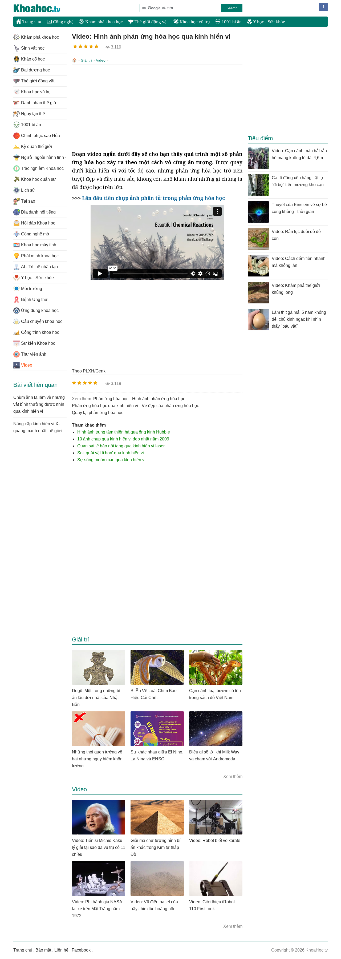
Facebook (81, 950)
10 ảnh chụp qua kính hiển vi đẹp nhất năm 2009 (123, 439)
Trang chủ (31, 21)
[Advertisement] (157, 107)
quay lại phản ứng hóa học (97, 412)
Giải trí (86, 60)
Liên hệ (61, 950)
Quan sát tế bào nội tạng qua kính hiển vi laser (121, 446)
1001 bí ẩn (231, 21)
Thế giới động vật (150, 21)
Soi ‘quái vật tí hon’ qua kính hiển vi (110, 453)
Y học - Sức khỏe (268, 21)
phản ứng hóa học (110, 398)
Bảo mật (43, 950)
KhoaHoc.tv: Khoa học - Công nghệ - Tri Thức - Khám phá (42, 8)
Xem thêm (232, 776)
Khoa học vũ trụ (194, 21)
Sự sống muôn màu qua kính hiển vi (111, 460)
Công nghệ (63, 21)
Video (100, 60)
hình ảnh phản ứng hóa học (158, 398)
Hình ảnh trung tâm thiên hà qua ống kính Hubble (123, 432)
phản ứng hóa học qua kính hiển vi (105, 405)
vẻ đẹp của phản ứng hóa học (170, 405)
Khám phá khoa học (103, 21)
